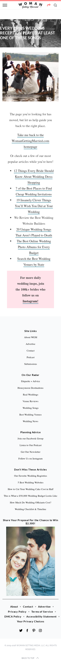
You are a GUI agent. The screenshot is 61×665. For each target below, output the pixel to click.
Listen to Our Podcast (30, 445)
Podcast (30, 357)
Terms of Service (42, 611)
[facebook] (27, 630)
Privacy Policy (17, 611)
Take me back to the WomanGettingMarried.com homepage (30, 141)
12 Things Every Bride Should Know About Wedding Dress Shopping (34, 176)
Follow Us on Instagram (30, 458)
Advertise (44, 606)
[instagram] (40, 630)
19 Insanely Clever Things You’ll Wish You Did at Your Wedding (34, 206)
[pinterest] (34, 630)
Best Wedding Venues (30, 414)
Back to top (28, 658)
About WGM (30, 337)
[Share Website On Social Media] (49, 5)
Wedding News (30, 421)
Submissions (30, 363)
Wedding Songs (31, 407)
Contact (28, 606)
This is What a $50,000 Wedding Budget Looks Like (30, 495)
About (14, 606)
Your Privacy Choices (30, 621)
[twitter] (21, 630)
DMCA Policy (12, 616)
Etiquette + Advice (30, 381)
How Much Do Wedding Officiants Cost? (30, 502)
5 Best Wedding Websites (30, 482)
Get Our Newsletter (30, 451)
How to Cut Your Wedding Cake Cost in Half (30, 489)
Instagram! (30, 301)
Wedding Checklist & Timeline (30, 509)
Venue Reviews (30, 401)
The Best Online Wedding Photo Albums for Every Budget (34, 247)
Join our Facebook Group (30, 438)
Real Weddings (30, 394)
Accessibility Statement (41, 616)
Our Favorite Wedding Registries (30, 475)
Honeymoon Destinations (30, 387)
